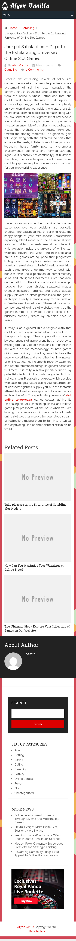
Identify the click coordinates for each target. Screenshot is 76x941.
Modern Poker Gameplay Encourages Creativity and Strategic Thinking (38, 845)
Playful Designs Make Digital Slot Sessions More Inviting (35, 828)
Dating (18, 764)
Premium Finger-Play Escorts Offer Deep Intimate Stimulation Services (37, 837)
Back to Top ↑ (38, 931)
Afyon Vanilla (25, 927)
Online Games (23, 778)
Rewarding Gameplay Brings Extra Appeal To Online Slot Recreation (36, 853)
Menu (6, 15)
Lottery (19, 774)
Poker (18, 783)
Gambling (10, 69)
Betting (19, 755)
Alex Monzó (20, 65)
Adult (18, 750)
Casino (18, 760)
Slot (17, 788)
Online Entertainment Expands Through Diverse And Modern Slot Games (36, 819)
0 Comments (34, 69)
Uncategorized (24, 793)
